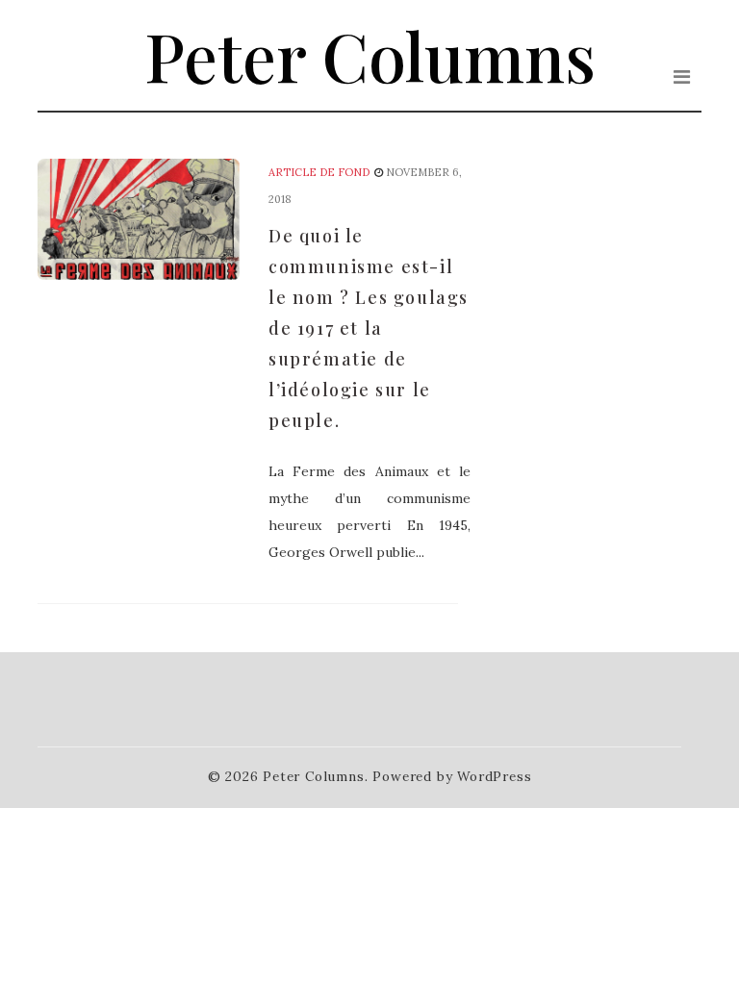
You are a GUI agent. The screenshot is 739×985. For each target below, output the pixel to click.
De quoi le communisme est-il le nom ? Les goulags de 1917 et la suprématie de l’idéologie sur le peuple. (368, 328)
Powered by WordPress (451, 776)
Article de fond (319, 172)
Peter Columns (370, 55)
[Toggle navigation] (681, 77)
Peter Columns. (315, 776)
